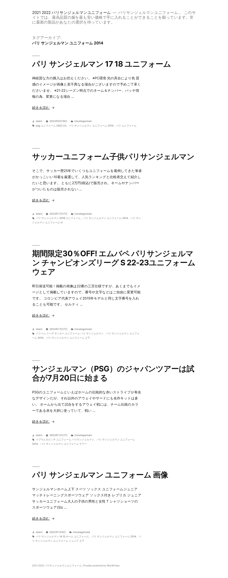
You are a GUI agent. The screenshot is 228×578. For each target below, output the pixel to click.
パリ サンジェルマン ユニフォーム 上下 (68, 337)
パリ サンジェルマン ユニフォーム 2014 (91, 125)
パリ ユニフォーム (126, 125)
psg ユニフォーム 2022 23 (51, 125)
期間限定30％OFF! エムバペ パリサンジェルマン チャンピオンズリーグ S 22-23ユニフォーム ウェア (113, 262)
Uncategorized (83, 121)
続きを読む (41, 108)
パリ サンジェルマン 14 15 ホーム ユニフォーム (62, 536)
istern (39, 121)
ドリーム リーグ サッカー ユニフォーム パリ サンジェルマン (69, 333)
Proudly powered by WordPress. (101, 565)
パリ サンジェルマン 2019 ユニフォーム (58, 218)
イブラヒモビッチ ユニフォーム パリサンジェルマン (65, 439)
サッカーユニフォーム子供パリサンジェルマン (113, 156)
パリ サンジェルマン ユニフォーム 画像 (100, 474)
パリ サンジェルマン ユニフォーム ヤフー (63, 443)
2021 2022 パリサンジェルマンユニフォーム (71, 12)
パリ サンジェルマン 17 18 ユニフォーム (101, 64)
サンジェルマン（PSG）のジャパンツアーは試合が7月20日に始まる (113, 373)
